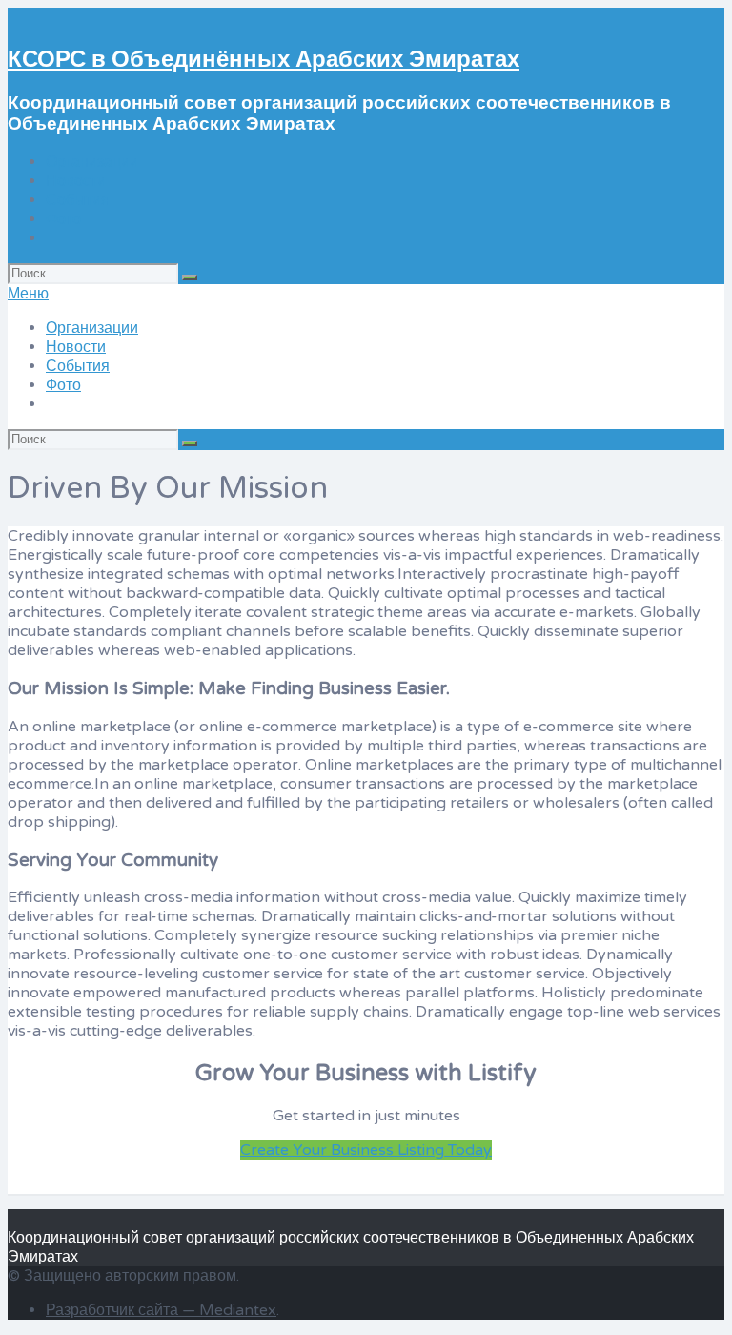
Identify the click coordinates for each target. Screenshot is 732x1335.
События (78, 200)
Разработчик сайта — (122, 1310)
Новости (76, 181)
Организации (92, 162)
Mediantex (237, 1310)
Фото (63, 219)
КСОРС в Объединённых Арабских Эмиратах (263, 59)
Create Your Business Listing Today (366, 1150)
